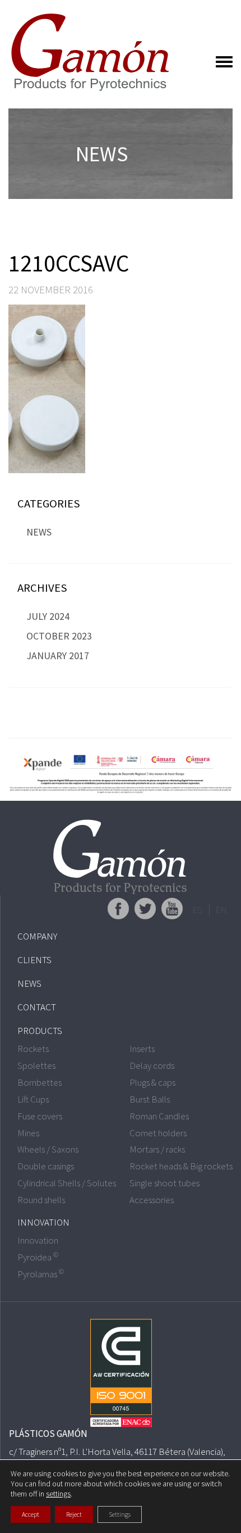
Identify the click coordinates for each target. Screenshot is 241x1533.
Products (39, 1030)
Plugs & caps (152, 1082)
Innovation (43, 1222)
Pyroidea (37, 1257)
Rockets (33, 1048)
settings (58, 1494)
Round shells (41, 1200)
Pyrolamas (40, 1274)
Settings (120, 1514)
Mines (28, 1133)
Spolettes (36, 1065)
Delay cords (151, 1065)
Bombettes (39, 1082)
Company (37, 936)
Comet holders (158, 1133)
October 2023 (59, 635)
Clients (34, 960)
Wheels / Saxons (47, 1149)
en (221, 910)
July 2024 (47, 616)
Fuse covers (39, 1116)
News (39, 531)
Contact (36, 1007)
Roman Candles (159, 1116)
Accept (30, 1514)
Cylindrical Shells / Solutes (66, 1183)
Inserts (142, 1048)
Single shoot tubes (164, 1183)
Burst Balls (149, 1099)
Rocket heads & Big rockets (181, 1166)
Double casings (45, 1166)
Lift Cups (33, 1099)
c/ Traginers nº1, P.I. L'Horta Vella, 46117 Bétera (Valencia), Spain (117, 1457)
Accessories (151, 1200)
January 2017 (57, 655)
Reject (74, 1514)
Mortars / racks (157, 1149)
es (197, 910)
